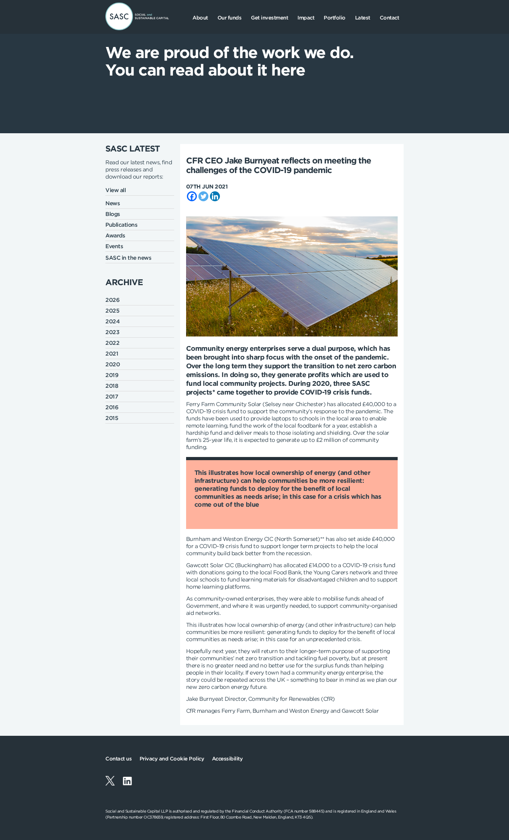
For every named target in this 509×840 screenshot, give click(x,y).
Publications (121, 224)
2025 (112, 310)
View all (115, 190)
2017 (111, 396)
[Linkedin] (215, 196)
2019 (111, 375)
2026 (112, 299)
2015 (111, 418)
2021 (111, 353)
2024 (112, 321)
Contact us (118, 758)
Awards (115, 235)
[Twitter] (203, 196)
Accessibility (227, 758)
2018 (111, 385)
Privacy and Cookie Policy (172, 758)
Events (114, 246)
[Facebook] (192, 196)
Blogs (112, 214)
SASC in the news (128, 257)
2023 (112, 332)
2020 (112, 364)
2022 (112, 342)
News (112, 203)
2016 (111, 407)
